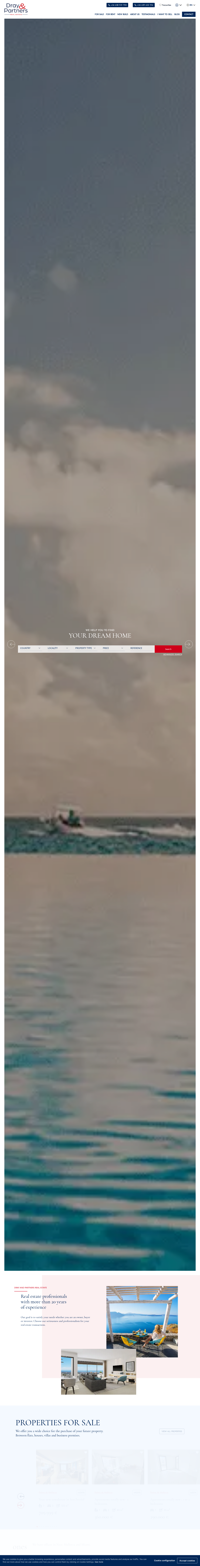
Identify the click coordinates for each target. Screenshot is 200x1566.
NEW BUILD (122, 14)
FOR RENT (110, 14)
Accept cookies (187, 1560)
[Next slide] (20, 1505)
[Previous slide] (20, 1496)
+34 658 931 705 (119, 5)
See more (99, 1562)
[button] (11, 644)
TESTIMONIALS (148, 14)
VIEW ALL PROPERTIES (172, 1431)
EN (191, 5)
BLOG (177, 14)
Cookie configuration (164, 1560)
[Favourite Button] (85, 1452)
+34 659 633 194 (145, 5)
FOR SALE (99, 14)
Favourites (166, 5)
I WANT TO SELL (164, 14)
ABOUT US (134, 14)
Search (168, 649)
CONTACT (188, 14)
